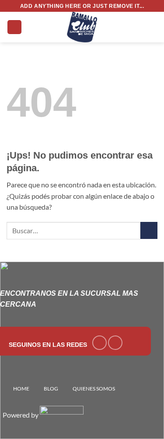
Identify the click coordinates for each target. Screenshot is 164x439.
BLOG (51, 388)
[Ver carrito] (153, 27)
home (21, 388)
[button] (14, 27)
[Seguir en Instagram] (115, 342)
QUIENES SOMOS (94, 388)
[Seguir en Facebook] (99, 342)
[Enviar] (148, 230)
